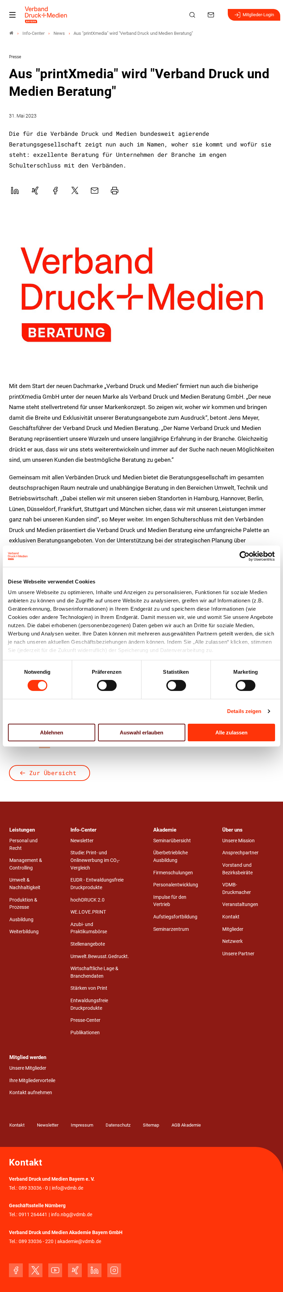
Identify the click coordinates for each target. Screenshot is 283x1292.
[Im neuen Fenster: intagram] (114, 1270)
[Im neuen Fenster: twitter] (35, 1270)
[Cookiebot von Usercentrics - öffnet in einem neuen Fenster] (245, 555)
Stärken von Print (88, 988)
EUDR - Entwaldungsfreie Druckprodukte (97, 884)
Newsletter (82, 841)
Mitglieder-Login (258, 14)
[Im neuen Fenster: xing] (75, 1270)
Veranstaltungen (240, 904)
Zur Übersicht (53, 773)
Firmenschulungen (173, 873)
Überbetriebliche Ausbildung (170, 856)
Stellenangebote (87, 944)
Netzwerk (232, 941)
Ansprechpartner (240, 853)
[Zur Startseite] (46, 14)
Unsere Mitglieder (27, 1068)
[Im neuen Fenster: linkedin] (94, 1270)
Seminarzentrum (171, 929)
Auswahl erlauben (141, 732)
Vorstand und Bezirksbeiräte (237, 869)
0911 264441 (33, 1215)
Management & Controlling (25, 864)
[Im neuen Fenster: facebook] (16, 1270)
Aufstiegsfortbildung (175, 917)
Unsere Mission (238, 841)
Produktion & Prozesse (23, 903)
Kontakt (231, 917)
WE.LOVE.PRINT (88, 912)
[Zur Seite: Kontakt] (212, 15)
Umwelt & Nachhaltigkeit (24, 884)
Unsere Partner (238, 954)
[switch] (107, 685)
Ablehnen (51, 732)
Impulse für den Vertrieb (169, 901)
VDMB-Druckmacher (236, 888)
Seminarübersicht (172, 841)
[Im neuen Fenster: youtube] (55, 1270)
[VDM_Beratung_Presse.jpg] (141, 294)
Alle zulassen (231, 732)
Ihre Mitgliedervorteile (32, 1081)
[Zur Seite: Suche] (193, 15)
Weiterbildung (24, 932)
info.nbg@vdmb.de (71, 1215)
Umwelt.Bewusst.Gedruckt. (99, 956)
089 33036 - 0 (33, 1188)
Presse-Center (85, 1020)
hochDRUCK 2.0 (87, 900)
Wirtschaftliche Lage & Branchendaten (94, 972)
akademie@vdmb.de (79, 1241)
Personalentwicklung (175, 885)
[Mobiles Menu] (12, 15)
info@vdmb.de (67, 1188)
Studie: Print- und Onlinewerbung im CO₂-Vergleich (95, 860)
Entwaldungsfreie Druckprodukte (89, 1004)
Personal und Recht (23, 844)
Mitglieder (232, 929)
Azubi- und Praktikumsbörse (88, 928)
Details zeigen (244, 711)
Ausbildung (21, 920)
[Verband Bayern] (11, 33)
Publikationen (85, 1033)
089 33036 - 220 (36, 1241)
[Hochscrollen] (268, 1277)
